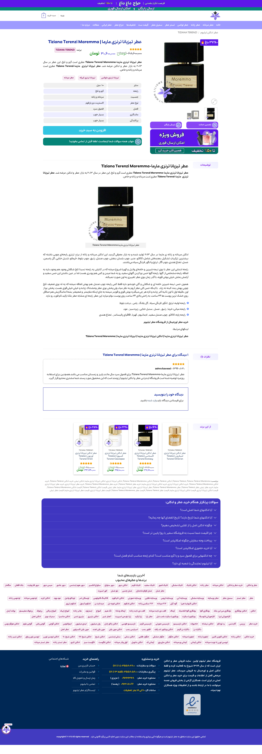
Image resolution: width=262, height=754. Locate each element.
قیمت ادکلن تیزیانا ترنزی (207, 490)
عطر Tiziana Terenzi (190, 487)
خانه (218, 25)
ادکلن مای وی (164, 642)
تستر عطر (170, 25)
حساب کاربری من (86, 665)
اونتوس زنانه (14, 598)
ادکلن (116, 66)
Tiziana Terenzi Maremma (100, 336)
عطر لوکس (182, 25)
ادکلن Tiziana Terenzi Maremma (137, 481)
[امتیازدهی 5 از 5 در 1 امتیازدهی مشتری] (114, 49)
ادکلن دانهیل (137, 642)
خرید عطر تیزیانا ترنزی (74, 484)
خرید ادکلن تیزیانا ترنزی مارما (154, 484)
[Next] (153, 71)
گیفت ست (143, 25)
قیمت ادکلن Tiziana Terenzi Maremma (64, 487)
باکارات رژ (197, 629)
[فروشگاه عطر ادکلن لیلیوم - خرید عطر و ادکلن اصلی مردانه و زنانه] (207, 15)
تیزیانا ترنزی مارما (126, 336)
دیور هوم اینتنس (77, 585)
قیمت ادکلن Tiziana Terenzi (95, 487)
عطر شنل (160, 591)
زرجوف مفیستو (26, 611)
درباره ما (86, 25)
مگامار (8, 585)
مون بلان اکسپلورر (81, 629)
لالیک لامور (163, 585)
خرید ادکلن (249, 636)
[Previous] (213, 71)
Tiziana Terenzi (187, 32)
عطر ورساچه (213, 598)
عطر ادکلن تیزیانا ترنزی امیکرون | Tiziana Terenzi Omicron (175, 456)
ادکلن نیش (79, 481)
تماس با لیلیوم (87, 684)
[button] (49, 16)
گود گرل (173, 603)
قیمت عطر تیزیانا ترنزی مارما (77, 490)
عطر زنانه (195, 25)
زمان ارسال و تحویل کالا (84, 678)
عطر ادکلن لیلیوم (209, 32)
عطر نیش (112, 487)
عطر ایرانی (107, 25)
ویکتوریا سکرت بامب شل (167, 616)
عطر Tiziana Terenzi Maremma (167, 487)
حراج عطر (119, 25)
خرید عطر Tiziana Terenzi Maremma (101, 484)
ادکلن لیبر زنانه (15, 636)
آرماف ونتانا (120, 611)
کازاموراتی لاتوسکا (207, 616)
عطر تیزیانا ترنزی (144, 487)
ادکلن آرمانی (196, 642)
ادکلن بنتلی (129, 636)
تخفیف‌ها (131, 25)
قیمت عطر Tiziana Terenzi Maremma (128, 490)
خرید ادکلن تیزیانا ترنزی (178, 484)
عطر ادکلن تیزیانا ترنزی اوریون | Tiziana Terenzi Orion (86, 456)
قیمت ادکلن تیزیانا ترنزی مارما (183, 490)
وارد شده (152, 400)
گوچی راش (40, 623)
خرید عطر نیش (206, 487)
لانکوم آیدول (85, 603)
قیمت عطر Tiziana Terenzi (157, 490)
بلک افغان (19, 585)
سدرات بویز (50, 616)
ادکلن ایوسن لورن (51, 636)
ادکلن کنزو (75, 642)
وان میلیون (95, 623)
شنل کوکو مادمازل (144, 591)
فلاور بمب (146, 629)
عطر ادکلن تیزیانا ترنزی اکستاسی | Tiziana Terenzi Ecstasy (145, 456)
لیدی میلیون (81, 623)
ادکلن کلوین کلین (219, 636)
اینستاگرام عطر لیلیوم (84, 690)
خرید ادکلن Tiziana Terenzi (62, 481)
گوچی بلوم (27, 623)
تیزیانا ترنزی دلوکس (110, 77)
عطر (125, 66)
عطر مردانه (208, 25)
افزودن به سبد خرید (92, 130)
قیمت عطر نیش (57, 490)
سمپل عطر (156, 25)
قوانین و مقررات (87, 672)
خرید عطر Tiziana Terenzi (130, 484)
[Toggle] (215, 510)
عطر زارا (149, 616)
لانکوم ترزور (71, 603)
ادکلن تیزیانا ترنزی (114, 481)
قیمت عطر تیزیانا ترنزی (100, 490)
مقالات (96, 25)
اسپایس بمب (132, 629)
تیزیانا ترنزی (88, 66)
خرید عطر (183, 322)
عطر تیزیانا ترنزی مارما (176, 336)
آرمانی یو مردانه (180, 642)
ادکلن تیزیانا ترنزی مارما (150, 336)
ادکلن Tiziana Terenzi (162, 481)
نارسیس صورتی (163, 623)
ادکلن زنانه (235, 636)
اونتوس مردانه (30, 598)
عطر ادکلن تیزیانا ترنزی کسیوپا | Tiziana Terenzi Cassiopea (115, 456)
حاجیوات (194, 623)
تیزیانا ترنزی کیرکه (87, 77)
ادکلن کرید (45, 598)
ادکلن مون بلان (115, 629)
